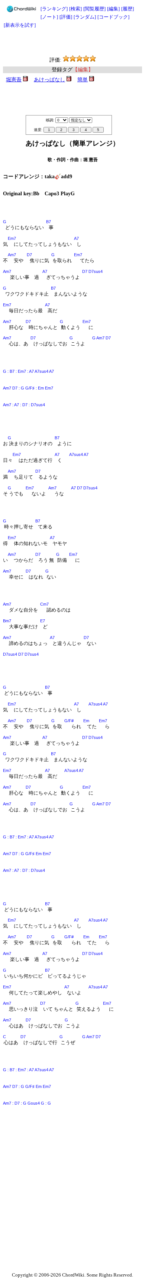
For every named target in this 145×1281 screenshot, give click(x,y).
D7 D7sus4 (92, 271)
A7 (76, 238)
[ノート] (49, 17)
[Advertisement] (72, 42)
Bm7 (7, 621)
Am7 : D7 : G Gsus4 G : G (27, 1103)
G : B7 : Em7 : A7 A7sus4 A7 (28, 371)
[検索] (75, 9)
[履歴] (127, 9)
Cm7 (44, 604)
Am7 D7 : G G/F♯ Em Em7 (27, 853)
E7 (42, 621)
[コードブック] (113, 17)
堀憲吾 (14, 79)
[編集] (113, 9)
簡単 (82, 79)
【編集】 (82, 69)
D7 (29, 254)
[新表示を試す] (20, 25)
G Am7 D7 (101, 338)
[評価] (65, 17)
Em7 (12, 238)
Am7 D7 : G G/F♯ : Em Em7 (28, 388)
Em (86, 720)
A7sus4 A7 (78, 454)
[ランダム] (85, 17)
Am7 (12, 254)
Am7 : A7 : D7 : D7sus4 (24, 404)
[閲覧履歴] (94, 9)
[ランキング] (54, 9)
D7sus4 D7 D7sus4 (21, 654)
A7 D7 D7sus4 (84, 488)
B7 (48, 221)
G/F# (69, 720)
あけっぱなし (49, 79)
